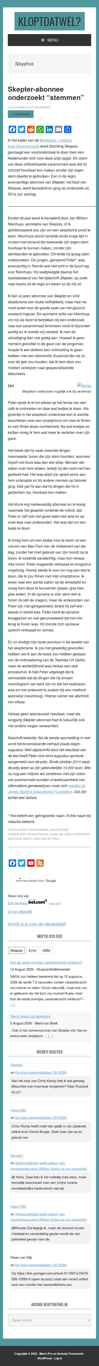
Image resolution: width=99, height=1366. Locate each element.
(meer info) (55, 903)
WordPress (44, 1358)
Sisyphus (15, 839)
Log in (58, 1358)
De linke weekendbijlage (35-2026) (41, 1072)
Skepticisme (59, 830)
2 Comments (21, 114)
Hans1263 (18, 1110)
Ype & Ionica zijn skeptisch (30, 1016)
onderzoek (81, 834)
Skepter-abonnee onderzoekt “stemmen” (46, 93)
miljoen (65, 834)
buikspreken (38, 834)
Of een (20, 911)
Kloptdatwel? (49, 21)
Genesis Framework (70, 1353)
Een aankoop (18, 902)
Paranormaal (38, 830)
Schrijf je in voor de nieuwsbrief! (37, 924)
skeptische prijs (46, 839)
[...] (12, 1004)
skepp (27, 839)
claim (53, 834)
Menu (52, 40)
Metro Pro (45, 1353)
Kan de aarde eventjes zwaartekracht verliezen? (46, 962)
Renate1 (17, 1064)
